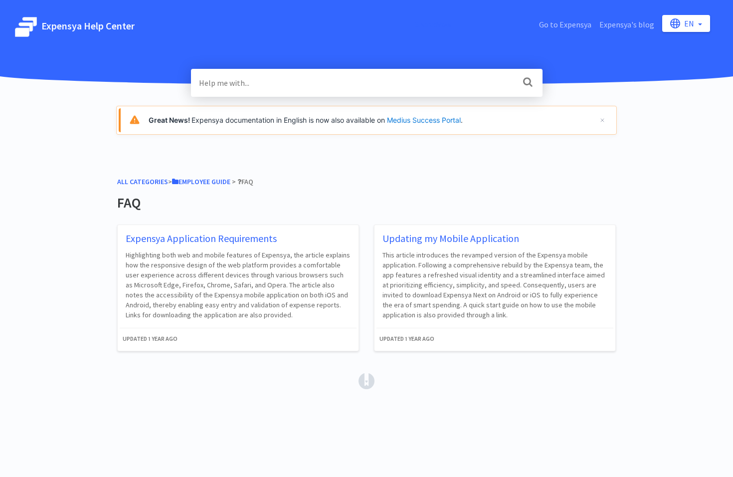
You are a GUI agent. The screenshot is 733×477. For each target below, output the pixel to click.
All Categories (142, 181)
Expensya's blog (626, 24)
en (690, 23)
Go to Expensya (565, 24)
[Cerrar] (602, 120)
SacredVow (433, 24)
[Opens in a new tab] (366, 380)
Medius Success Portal (424, 120)
